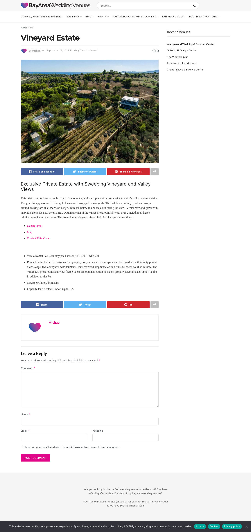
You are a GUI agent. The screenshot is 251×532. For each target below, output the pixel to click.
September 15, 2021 (58, 50)
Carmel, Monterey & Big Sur (41, 16)
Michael (36, 50)
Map (29, 232)
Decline (214, 526)
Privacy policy (232, 526)
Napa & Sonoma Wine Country (134, 16)
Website (97, 430)
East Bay (73, 16)
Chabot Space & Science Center (185, 69)
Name (25, 414)
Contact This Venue (38, 238)
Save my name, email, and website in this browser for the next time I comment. (71, 447)
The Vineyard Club (177, 56)
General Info (34, 226)
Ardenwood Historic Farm (181, 63)
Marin (102, 16)
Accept (200, 526)
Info (88, 16)
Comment (28, 368)
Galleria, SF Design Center (182, 50)
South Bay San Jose (203, 16)
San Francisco (172, 16)
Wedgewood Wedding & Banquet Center (190, 44)
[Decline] (246, 526)
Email (25, 430)
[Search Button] (195, 5)
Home (24, 27)
